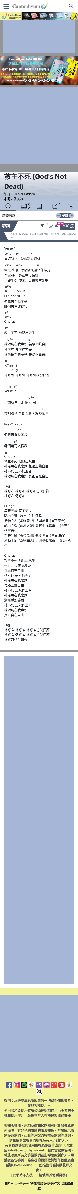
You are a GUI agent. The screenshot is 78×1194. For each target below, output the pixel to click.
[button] (25, 80)
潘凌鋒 (18, 199)
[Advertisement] (39, 36)
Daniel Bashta (24, 194)
